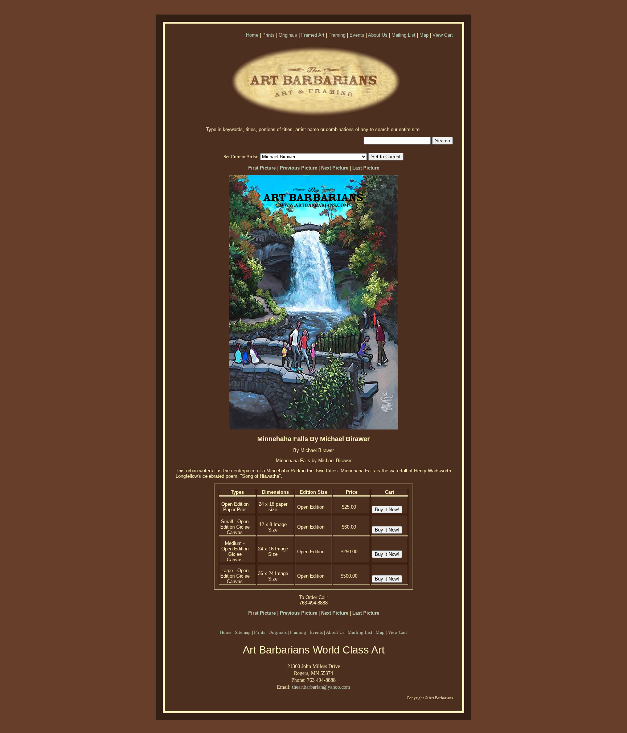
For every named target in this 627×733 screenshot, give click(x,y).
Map (424, 35)
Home (252, 35)
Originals (288, 35)
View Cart (443, 35)
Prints (268, 35)
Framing (336, 35)
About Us (378, 35)
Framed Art (312, 35)
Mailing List (403, 35)
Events (356, 35)
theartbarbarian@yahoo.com (321, 687)
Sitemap (243, 632)
